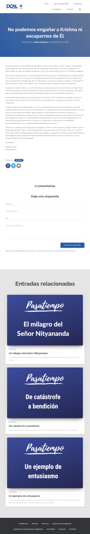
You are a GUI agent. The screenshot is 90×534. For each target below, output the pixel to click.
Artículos (45, 524)
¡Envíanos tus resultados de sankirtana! (28, 529)
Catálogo (62, 529)
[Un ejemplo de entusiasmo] (45, 463)
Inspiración (78, 4)
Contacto (70, 9)
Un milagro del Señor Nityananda (28, 353)
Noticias (35, 524)
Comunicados (23, 524)
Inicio (46, 4)
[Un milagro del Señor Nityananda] (45, 320)
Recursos (72, 529)
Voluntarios (56, 9)
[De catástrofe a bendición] (45, 392)
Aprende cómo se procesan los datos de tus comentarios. (56, 251)
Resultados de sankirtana (61, 524)
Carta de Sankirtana (61, 4)
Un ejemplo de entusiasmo (24, 495)
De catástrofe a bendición (24, 426)
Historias (19, 160)
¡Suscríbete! (51, 529)
